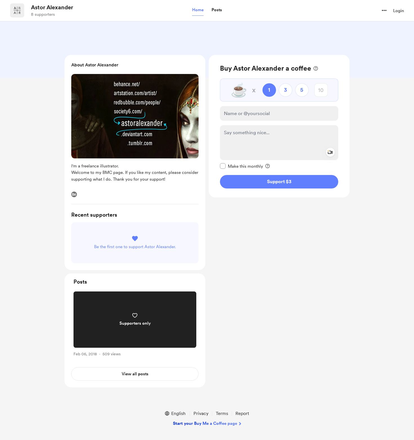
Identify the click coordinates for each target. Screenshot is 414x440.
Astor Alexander (52, 7)
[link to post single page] (135, 324)
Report (242, 413)
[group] (135, 324)
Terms (222, 413)
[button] (198, 10)
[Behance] (74, 194)
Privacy (200, 413)
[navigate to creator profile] (17, 10)
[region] (279, 126)
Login (398, 10)
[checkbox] (241, 166)
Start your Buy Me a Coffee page (205, 423)
